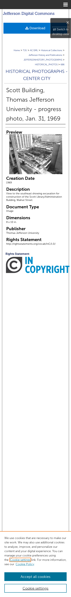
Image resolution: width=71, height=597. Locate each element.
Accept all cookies (35, 577)
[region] (35, 564)
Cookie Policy (25, 564)
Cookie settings (20, 559)
